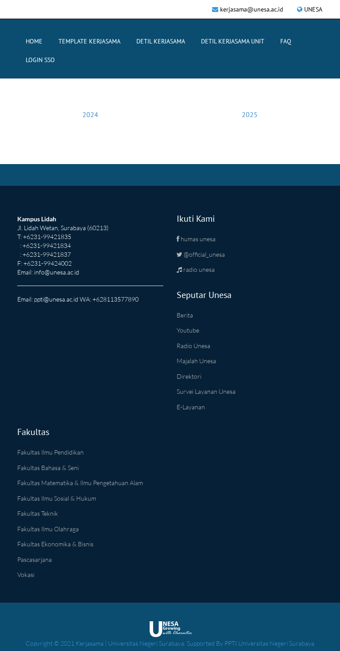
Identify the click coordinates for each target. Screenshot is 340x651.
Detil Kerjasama (160, 41)
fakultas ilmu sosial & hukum (56, 498)
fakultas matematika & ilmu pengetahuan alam (80, 482)
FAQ (285, 41)
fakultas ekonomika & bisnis (55, 544)
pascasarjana (34, 559)
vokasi (26, 574)
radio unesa (198, 269)
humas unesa (197, 239)
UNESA (313, 9)
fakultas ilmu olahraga (48, 529)
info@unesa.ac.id (56, 272)
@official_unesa (203, 254)
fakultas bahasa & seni (48, 467)
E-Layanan (191, 407)
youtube (188, 330)
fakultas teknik (37, 513)
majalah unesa (196, 361)
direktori (189, 376)
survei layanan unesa (206, 391)
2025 (250, 114)
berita (185, 315)
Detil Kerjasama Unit (232, 41)
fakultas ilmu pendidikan (50, 452)
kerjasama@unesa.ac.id (251, 9)
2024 (90, 114)
